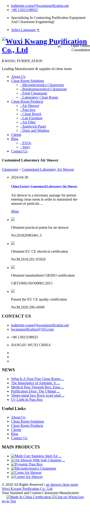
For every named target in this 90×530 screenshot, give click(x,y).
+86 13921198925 (24, 10)
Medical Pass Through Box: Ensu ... (37, 387)
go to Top (9, 501)
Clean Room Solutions (27, 421)
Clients (16, 430)
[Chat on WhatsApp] (68, 497)
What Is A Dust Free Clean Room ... (37, 379)
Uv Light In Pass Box (27, 399)
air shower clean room (62, 484)
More (15, 211)
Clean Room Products (27, 426)
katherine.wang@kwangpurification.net (40, 6)
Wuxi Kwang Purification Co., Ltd (27, 489)
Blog (14, 434)
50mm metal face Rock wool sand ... (37, 395)
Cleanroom (10, 169)
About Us (18, 417)
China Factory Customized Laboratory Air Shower (44, 186)
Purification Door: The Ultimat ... (35, 391)
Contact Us (19, 438)
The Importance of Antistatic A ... (35, 383)
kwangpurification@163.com (32, 329)
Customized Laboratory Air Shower (48, 169)
